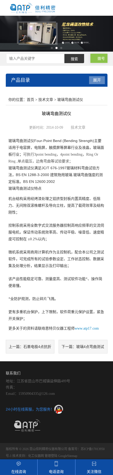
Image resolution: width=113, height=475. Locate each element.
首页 (30, 100)
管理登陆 (51, 456)
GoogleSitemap (67, 456)
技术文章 (45, 100)
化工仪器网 (36, 456)
